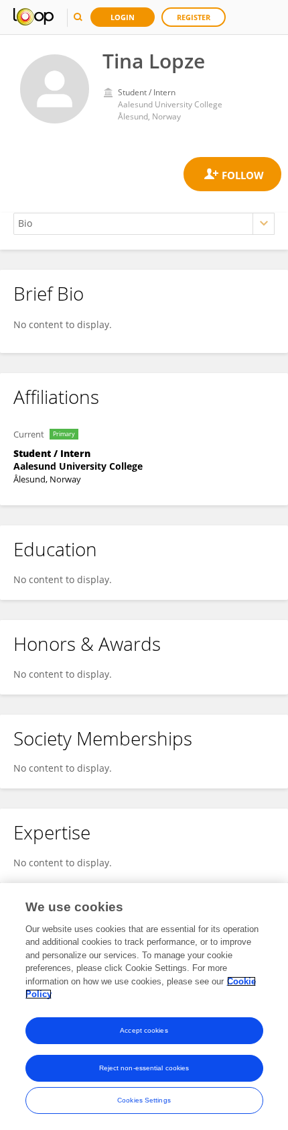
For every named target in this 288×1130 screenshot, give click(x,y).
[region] (144, 1006)
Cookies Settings (144, 1100)
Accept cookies (143, 1030)
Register (193, 17)
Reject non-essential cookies (144, 1068)
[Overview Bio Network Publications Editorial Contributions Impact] (144, 224)
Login (123, 17)
